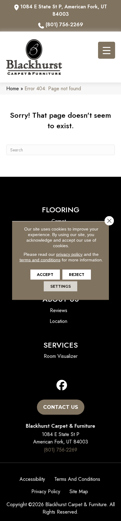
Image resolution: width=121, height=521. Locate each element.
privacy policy (69, 254)
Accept (45, 274)
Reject (76, 274)
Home (12, 88)
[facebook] (62, 385)
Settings (60, 286)
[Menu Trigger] (106, 50)
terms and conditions (40, 259)
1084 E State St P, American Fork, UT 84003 (63, 10)
